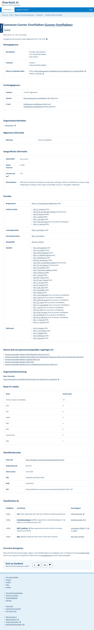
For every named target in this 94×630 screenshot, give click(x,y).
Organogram (9, 125)
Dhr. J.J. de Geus (39, 219)
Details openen (1, 28)
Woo (19, 537)
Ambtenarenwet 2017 (78, 520)
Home (11, 15)
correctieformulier (83, 553)
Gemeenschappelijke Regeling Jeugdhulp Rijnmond (22, 359)
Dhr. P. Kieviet (38, 293)
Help (7, 585)
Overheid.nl (7, 10)
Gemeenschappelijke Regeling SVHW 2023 (19, 362)
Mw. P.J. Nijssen (38, 214)
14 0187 (39, 74)
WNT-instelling (22, 528)
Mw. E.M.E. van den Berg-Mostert (44, 212)
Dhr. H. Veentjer (38, 338)
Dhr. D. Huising (38, 328)
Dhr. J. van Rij (38, 307)
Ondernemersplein (12, 622)
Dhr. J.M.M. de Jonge (40, 222)
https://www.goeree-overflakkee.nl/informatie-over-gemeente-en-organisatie (30, 379)
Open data (9, 606)
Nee (45, 565)
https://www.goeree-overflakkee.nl (36, 98)
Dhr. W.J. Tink (38, 310)
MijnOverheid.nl (11, 617)
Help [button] (90, 10)
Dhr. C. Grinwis (38, 217)
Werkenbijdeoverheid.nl (14, 625)
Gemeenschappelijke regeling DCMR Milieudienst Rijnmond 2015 (27, 355)
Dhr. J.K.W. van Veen (40, 312)
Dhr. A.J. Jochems (39, 209)
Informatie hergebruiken (14, 593)
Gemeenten (39, 15)
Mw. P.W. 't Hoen (39, 278)
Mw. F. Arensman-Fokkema (42, 270)
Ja (34, 565)
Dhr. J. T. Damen (39, 320)
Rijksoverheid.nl (11, 620)
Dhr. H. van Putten (38, 230)
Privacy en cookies (12, 596)
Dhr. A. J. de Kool (39, 224)
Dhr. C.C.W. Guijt (38, 288)
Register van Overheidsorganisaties (24, 15)
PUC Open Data (11, 611)
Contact (8, 580)
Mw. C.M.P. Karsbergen (41, 253)
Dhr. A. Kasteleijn (39, 290)
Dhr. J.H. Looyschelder (41, 305)
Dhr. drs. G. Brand (38, 242)
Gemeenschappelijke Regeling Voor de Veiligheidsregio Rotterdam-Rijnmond (31, 364)
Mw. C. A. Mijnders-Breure (42, 255)
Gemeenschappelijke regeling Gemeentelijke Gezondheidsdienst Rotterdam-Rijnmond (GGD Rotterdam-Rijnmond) (44, 357)
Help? (47, 39)
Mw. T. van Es (38, 298)
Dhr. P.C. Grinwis (39, 285)
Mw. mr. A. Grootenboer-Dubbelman (44, 203)
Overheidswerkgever (24, 520)
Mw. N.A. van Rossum (40, 260)
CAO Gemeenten (76, 514)
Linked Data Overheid (13, 609)
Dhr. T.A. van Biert (39, 268)
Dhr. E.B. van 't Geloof (40, 280)
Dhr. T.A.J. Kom (38, 303)
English (8, 582)
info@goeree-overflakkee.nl (33, 104)
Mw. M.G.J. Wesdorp (40, 317)
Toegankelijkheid (11, 598)
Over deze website (12, 577)
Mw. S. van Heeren (38, 236)
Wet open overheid (77, 537)
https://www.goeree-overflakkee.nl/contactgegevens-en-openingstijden (59, 71)
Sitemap (8, 601)
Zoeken (8, 587)
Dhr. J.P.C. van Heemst (41, 265)
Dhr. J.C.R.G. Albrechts (40, 295)
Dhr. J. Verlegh (38, 333)
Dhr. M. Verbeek (39, 315)
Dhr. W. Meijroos (39, 336)
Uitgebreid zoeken (22, 10)
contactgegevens (46, 555)
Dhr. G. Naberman (39, 258)
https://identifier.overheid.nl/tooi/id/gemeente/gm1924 (45, 460)
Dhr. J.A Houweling (39, 248)
